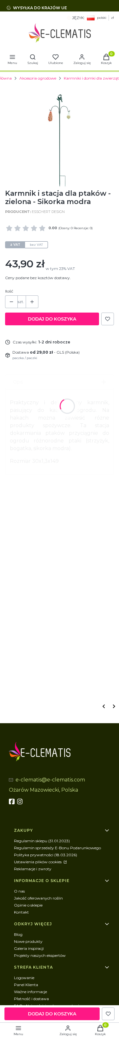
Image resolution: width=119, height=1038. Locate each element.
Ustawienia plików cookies (38, 861)
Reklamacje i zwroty (32, 868)
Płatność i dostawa (31, 998)
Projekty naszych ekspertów (40, 955)
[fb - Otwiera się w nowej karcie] (12, 801)
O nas (19, 891)
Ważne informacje (30, 991)
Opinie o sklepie (28, 905)
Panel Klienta (26, 984)
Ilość (9, 291)
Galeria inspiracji (29, 948)
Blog (18, 934)
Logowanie (24, 977)
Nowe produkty (28, 941)
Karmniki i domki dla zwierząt (91, 78)
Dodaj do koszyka (52, 319)
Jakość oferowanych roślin (38, 898)
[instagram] (20, 801)
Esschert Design (48, 211)
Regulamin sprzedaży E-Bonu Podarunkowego (57, 847)
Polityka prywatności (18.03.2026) (45, 854)
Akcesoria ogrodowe (37, 78)
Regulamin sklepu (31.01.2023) (42, 840)
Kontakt (21, 912)
